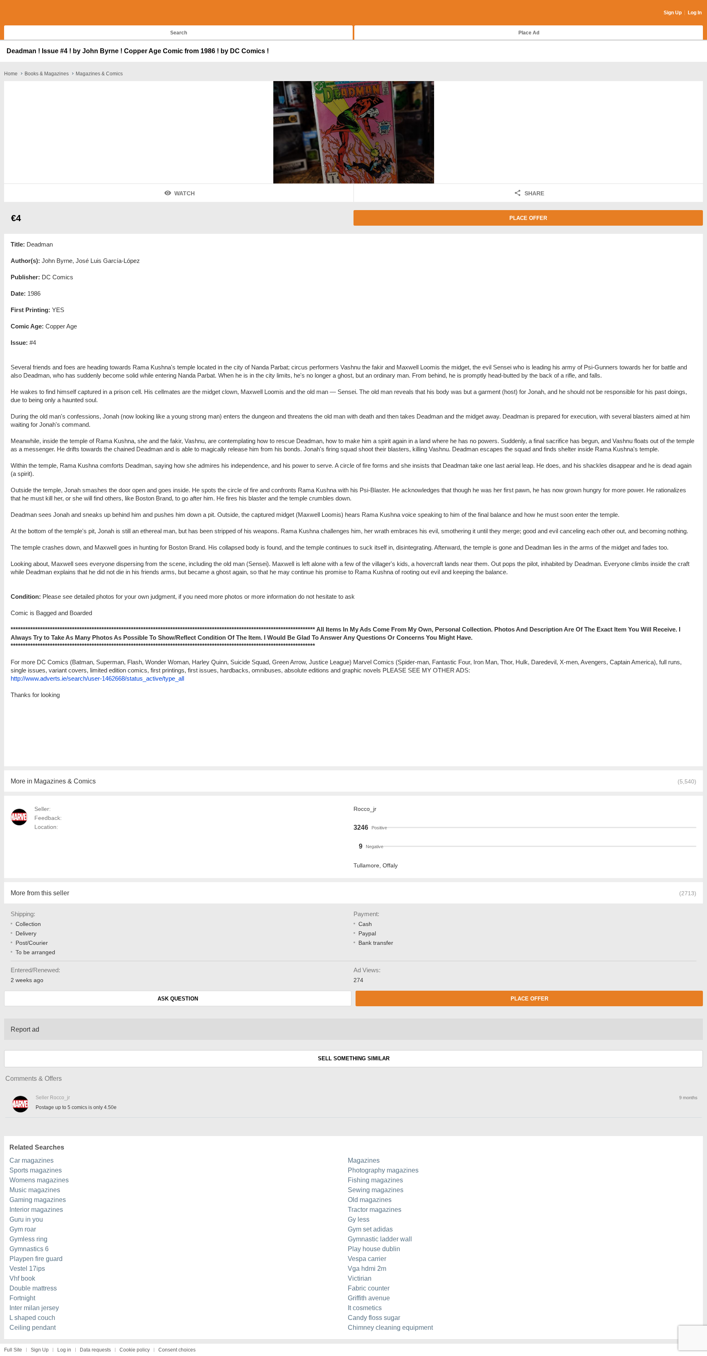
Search (178, 33)
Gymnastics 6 (29, 1248)
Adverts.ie (36, 13)
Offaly (390, 865)
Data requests (95, 1350)
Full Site (13, 1350)
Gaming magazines (37, 1199)
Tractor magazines (374, 1209)
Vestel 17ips (27, 1268)
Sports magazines (35, 1170)
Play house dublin (374, 1248)
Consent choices (177, 1350)
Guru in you (26, 1219)
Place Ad (528, 33)
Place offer (528, 218)
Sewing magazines (375, 1189)
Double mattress (33, 1288)
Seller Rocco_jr (53, 1097)
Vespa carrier (367, 1258)
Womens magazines (39, 1180)
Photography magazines (383, 1170)
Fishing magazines (375, 1180)
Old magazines (370, 1199)
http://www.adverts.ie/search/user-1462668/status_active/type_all (97, 678)
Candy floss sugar (374, 1317)
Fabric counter (369, 1288)
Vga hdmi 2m (367, 1268)
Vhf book (22, 1278)
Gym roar (22, 1229)
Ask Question (178, 999)
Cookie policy (134, 1350)
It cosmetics (365, 1307)
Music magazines (34, 1189)
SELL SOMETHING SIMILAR (354, 1058)
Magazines (364, 1160)
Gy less (358, 1219)
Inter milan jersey (34, 1307)
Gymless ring (28, 1239)
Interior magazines (36, 1209)
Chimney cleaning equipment (390, 1327)
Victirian (360, 1278)
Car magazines (31, 1160)
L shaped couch (32, 1317)
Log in (64, 1350)
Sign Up (673, 13)
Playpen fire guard (36, 1258)
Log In (695, 13)
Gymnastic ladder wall (380, 1239)
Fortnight (22, 1298)
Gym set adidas (370, 1229)
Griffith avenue (369, 1298)
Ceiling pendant (32, 1327)
